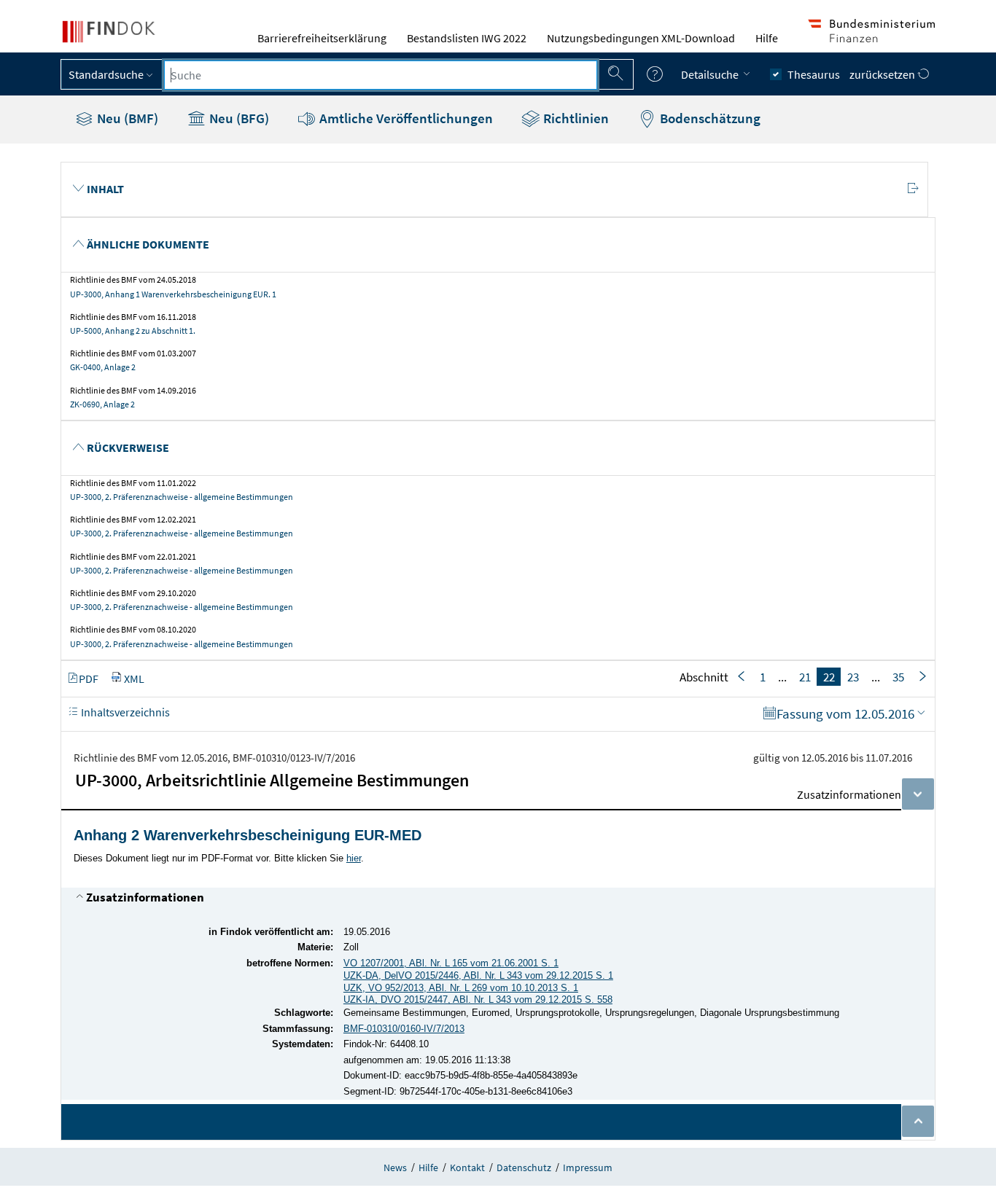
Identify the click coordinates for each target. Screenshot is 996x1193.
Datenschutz (524, 1167)
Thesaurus (813, 74)
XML (134, 677)
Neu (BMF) (126, 118)
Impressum (587, 1167)
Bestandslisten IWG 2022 (466, 38)
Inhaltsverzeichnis (124, 711)
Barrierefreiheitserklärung (321, 38)
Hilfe (766, 38)
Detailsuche (711, 74)
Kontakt (467, 1167)
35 (898, 676)
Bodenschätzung (708, 118)
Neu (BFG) (237, 118)
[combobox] (380, 75)
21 (805, 676)
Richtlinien (574, 118)
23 (853, 676)
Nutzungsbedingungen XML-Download (641, 38)
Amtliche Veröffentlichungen (404, 118)
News (395, 1167)
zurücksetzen (883, 74)
